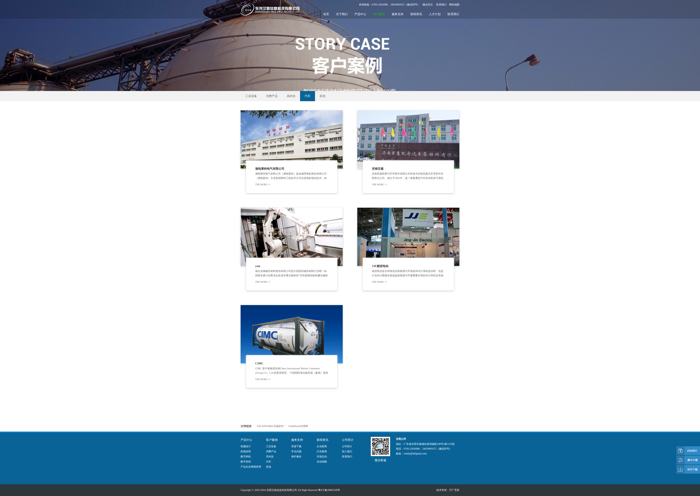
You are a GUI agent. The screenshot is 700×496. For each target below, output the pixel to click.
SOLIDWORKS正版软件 (270, 426)
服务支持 (397, 14)
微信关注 (428, 4)
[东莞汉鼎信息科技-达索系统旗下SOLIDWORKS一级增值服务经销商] (270, 9)
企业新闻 (322, 446)
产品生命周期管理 (251, 466)
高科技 (291, 96)
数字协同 (246, 461)
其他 (322, 96)
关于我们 (342, 14)
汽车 (307, 96)
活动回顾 (322, 461)
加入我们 (347, 451)
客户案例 (379, 14)
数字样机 (246, 456)
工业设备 (251, 96)
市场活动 (322, 456)
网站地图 (454, 4)
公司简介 (347, 446)
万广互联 (454, 490)
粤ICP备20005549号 (329, 490)
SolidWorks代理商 (298, 426)
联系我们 (441, 4)
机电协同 (246, 451)
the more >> (262, 184)
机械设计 (246, 446)
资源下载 (296, 446)
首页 (326, 14)
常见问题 (296, 451)
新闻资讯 (416, 14)
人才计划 (435, 14)
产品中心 (360, 14)
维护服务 (296, 456)
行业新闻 (322, 451)
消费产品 (272, 96)
